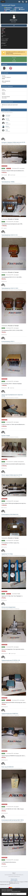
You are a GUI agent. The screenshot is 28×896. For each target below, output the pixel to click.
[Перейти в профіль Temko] (3, 123)
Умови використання (15, 891)
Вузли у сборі (17, 143)
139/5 (2, 30)
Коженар (7, 118)
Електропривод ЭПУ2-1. (8, 341)
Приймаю (14, 894)
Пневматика (17, 608)
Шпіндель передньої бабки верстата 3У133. (13, 142)
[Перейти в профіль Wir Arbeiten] (3, 116)
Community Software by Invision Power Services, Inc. (14, 874)
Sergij (7, 130)
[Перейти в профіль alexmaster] (3, 139)
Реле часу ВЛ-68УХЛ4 (7, 767)
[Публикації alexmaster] (14, 25)
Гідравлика (17, 662)
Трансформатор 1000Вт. (8, 182)
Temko (7, 122)
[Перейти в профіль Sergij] (3, 130)
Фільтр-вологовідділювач (8, 607)
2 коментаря (13, 653)
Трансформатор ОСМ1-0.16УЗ (10, 288)
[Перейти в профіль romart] (10, 68)
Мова (14, 873)
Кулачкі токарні (6, 435)
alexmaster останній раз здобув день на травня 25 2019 (15, 52)
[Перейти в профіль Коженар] (3, 119)
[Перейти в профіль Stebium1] (3, 127)
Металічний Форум (8, 5)
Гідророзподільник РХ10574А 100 (11, 660)
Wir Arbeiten (8, 115)
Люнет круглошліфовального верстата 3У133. (12, 395)
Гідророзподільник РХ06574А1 (10, 713)
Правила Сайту (14, 879)
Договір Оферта (14, 880)
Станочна (16, 397)
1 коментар (11, 387)
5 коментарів (12, 175)
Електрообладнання (18, 183)
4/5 (2, 33)
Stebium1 (7, 126)
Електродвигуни (18, 516)
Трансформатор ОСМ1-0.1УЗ (9, 235)
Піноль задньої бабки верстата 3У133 (12, 475)
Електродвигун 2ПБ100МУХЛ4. (10, 514)
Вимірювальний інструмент (20, 555)
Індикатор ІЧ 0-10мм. (7, 554)
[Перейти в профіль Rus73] (4, 68)
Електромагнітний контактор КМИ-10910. (13, 820)
